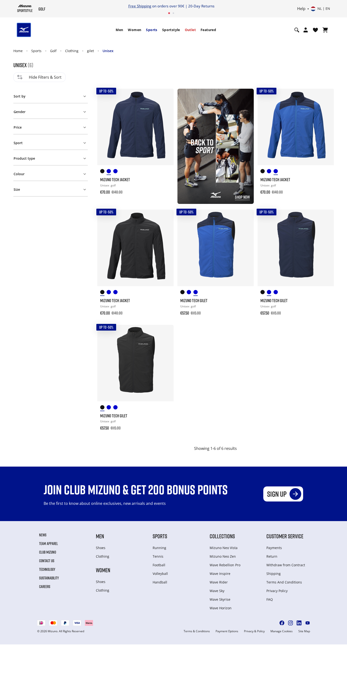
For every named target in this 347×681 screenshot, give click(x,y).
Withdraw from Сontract (285, 565)
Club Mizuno (47, 552)
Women (134, 29)
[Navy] (110, 172)
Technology (47, 569)
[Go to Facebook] (282, 623)
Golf (53, 51)
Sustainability (49, 578)
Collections (222, 536)
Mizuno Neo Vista (224, 547)
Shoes (100, 547)
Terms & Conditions (197, 631)
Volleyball (160, 573)
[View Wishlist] (315, 30)
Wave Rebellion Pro (225, 565)
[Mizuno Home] (25, 8)
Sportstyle (171, 29)
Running (159, 547)
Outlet (190, 29)
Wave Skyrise (220, 599)
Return (271, 556)
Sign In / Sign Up (204, 6)
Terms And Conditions (284, 582)
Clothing (71, 51)
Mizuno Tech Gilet (193, 300)
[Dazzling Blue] (116, 172)
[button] (50, 95)
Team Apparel (48, 543)
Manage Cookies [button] (281, 631)
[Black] (103, 172)
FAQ (269, 599)
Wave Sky (217, 590)
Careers (44, 586)
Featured (208, 29)
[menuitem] (119, 30)
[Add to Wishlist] (165, 97)
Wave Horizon (221, 608)
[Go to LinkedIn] (299, 623)
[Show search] (297, 30)
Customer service (284, 536)
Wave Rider (219, 582)
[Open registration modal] (306, 30)
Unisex (108, 51)
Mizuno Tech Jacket (115, 179)
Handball (160, 582)
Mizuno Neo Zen (223, 556)
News (43, 535)
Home (18, 51)
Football (159, 565)
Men (119, 29)
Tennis (158, 556)
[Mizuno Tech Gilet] (215, 248)
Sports (151, 29)
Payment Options (227, 631)
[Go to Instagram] (290, 623)
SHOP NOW (242, 197)
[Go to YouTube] (307, 623)
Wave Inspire (220, 573)
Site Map (304, 631)
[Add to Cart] (165, 189)
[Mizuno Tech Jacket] (135, 127)
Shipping (273, 573)
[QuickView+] (165, 109)
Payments (274, 547)
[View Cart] (325, 30)
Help (301, 8)
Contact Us (46, 560)
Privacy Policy (277, 590)
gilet (90, 51)
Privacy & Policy (254, 631)
